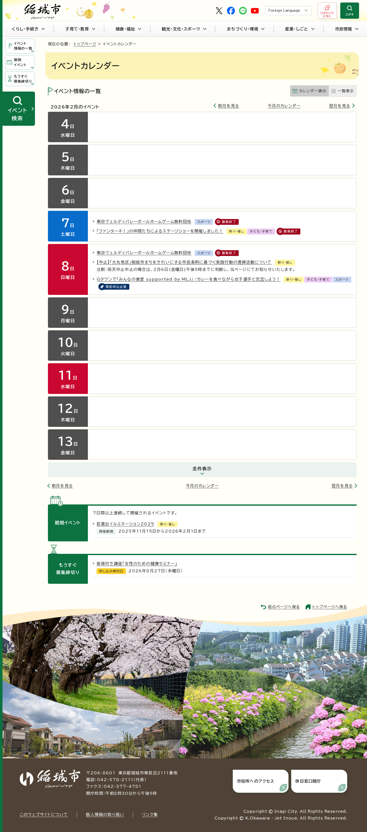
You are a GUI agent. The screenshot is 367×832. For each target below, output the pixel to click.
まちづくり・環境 (243, 29)
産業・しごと (296, 29)
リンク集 (150, 815)
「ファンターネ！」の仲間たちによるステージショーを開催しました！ (160, 231)
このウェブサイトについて (44, 815)
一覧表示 (346, 91)
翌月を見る (339, 106)
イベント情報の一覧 (23, 46)
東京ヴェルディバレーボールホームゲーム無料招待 (144, 222)
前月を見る (228, 106)
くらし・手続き (25, 29)
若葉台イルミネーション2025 (125, 524)
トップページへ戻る (329, 607)
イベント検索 (17, 114)
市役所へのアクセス (255, 781)
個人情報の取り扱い (105, 815)
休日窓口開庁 (308, 781)
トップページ (85, 44)
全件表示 (202, 469)
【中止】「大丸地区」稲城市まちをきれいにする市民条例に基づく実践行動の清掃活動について (184, 262)
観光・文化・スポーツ (181, 29)
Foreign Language (284, 10)
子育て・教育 (77, 29)
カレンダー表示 (312, 91)
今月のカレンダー (284, 106)
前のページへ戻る (284, 607)
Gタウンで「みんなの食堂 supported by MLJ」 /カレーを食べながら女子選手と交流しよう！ (188, 279)
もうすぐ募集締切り (23, 79)
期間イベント (20, 62)
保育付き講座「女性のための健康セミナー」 (137, 564)
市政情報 (343, 29)
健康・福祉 (125, 29)
